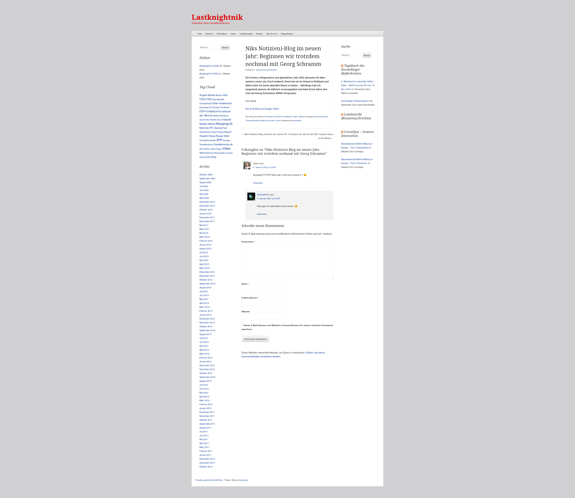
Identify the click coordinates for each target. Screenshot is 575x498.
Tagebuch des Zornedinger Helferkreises (353, 69)
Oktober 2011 (205, 419)
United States (216, 148)
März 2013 (204, 353)
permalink (297, 121)
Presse (220, 131)
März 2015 (204, 267)
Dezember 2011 (207, 412)
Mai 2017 (203, 225)
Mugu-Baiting (287, 34)
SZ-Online (204, 148)
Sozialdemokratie (207, 140)
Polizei (213, 131)
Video (278, 121)
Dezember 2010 (207, 458)
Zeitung (202, 156)
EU (210, 107)
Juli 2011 (203, 431)
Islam (219, 119)
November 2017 (207, 221)
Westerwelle (219, 152)
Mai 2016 (203, 232)
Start (200, 34)
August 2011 (205, 427)
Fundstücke (287, 117)
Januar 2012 (205, 408)
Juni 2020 (204, 190)
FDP (202, 111)
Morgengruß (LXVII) (208, 73)
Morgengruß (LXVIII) (209, 65)
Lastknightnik (217, 17)
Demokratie (218, 99)
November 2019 (207, 205)
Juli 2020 (203, 186)
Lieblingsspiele (246, 34)
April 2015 (204, 264)
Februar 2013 (205, 357)
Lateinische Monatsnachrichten (356, 116)
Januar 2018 (205, 213)
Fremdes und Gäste (273, 117)
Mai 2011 (203, 439)
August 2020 (205, 182)
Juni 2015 (204, 256)
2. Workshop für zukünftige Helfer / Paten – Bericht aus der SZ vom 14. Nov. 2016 (358, 85)
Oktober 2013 (205, 326)
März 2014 (204, 306)
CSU (209, 99)
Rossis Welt (222, 136)
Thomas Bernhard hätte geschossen (260, 121)
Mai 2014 (203, 299)
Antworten (258, 183)
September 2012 (207, 376)
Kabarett (226, 119)
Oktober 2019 (205, 209)
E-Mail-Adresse (250, 298)
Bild (225, 95)
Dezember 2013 (207, 318)
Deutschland (205, 103)
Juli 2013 (203, 338)
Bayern (219, 95)
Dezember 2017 (207, 217)
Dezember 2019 (207, 201)
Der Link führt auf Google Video (262, 109)
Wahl (201, 152)
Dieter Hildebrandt (221, 103)
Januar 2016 (205, 244)
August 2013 (205, 334)
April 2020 (204, 197)
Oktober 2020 (205, 174)
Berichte (209, 34)
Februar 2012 (205, 404)
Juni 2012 (204, 388)
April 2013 (204, 349)
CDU (202, 99)
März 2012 (204, 400)
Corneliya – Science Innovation (357, 134)
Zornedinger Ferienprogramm (355, 100)
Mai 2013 (203, 345)
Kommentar (248, 242)
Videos (301, 117)
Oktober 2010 (205, 466)
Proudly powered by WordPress (209, 480)
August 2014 (205, 287)
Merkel (211, 124)
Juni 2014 (204, 295)
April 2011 (204, 443)
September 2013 (207, 330)
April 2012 (204, 396)
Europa (215, 107)
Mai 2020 (203, 193)
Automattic (243, 480)
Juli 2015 (203, 252)
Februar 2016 (205, 240)
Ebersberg (203, 107)
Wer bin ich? (272, 34)
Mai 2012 (203, 392)
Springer (226, 140)
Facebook (224, 107)
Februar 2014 (205, 310)
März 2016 (204, 236)
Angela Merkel (207, 95)
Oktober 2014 (205, 279)
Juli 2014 (203, 291)
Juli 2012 (203, 384)
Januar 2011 (205, 454)
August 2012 (205, 380)
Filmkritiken (222, 34)
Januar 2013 (205, 361)
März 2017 (204, 229)
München (204, 128)
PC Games (216, 128)
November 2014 (207, 275)
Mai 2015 (203, 260)
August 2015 (205, 248)
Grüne (213, 119)
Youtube (229, 152)
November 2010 (207, 462)
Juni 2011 (204, 435)
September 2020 (207, 178)
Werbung (209, 152)
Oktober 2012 (205, 373)
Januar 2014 (205, 314)
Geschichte (204, 119)
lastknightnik (263, 194)
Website (246, 311)
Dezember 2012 (207, 365)
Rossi (212, 136)
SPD (219, 140)
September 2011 (207, 423)
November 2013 (207, 322)
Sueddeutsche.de (223, 144)
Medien (259, 34)
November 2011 (207, 415)
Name (245, 284)
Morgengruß (224, 123)
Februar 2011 (205, 450)
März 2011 (204, 447)
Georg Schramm (321, 117)
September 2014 (207, 283)
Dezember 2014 (207, 271)
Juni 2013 (204, 341)
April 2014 (204, 302)
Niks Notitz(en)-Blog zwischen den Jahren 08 (264, 134)
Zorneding (211, 156)
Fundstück (211, 111)
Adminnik (273, 70)
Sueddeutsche (206, 144)
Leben (233, 34)
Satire (295, 117)
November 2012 (207, 369)
